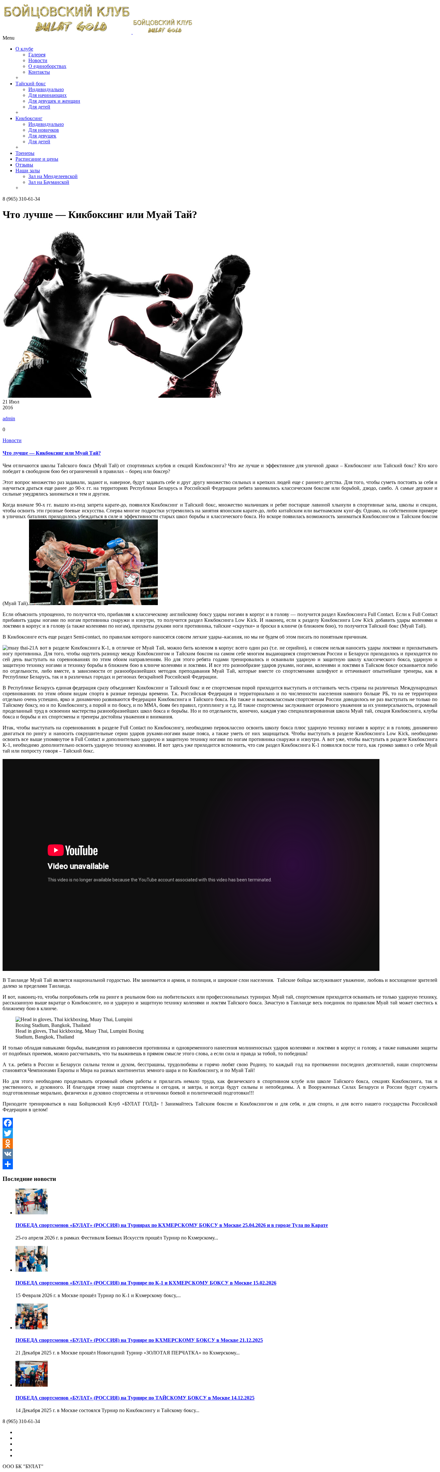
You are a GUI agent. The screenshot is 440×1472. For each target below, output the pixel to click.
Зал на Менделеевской (53, 176)
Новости (37, 60)
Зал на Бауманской (48, 182)
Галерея (36, 54)
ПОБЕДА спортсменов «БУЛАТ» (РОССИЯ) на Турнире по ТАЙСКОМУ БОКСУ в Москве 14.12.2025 (134, 1398)
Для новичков (43, 130)
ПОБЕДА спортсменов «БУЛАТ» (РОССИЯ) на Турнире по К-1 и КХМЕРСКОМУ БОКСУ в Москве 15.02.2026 (145, 1283)
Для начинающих (47, 95)
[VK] (220, 1154)
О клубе (24, 49)
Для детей (39, 106)
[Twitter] (220, 1133)
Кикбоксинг (29, 118)
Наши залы (27, 170)
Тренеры (24, 153)
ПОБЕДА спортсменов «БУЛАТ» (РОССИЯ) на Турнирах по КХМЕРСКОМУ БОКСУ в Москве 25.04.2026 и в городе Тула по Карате (171, 1225)
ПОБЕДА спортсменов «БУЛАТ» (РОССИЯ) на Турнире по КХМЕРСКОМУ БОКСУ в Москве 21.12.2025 (139, 1340)
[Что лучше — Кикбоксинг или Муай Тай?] (127, 396)
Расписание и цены (36, 159)
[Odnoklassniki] (220, 1143)
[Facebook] (220, 1123)
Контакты (39, 72)
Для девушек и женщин (54, 101)
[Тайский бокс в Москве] (98, 32)
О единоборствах (47, 66)
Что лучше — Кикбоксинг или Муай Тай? (52, 453)
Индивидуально (46, 89)
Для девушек (42, 135)
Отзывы (24, 164)
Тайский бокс (30, 83)
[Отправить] (220, 1164)
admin (9, 418)
